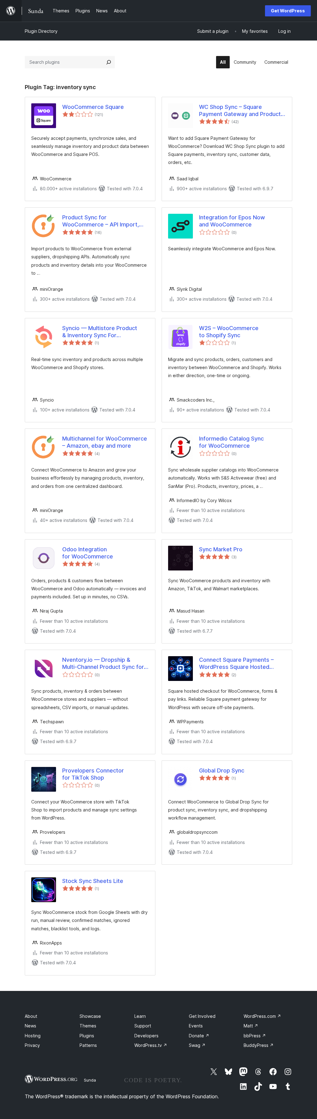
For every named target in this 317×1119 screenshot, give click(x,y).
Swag (197, 1045)
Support (142, 1025)
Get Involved (202, 1016)
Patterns (88, 1045)
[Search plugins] (108, 62)
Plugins (87, 1035)
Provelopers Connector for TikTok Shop (93, 774)
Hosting (33, 1035)
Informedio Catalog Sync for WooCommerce (231, 442)
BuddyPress (259, 1045)
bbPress (255, 1035)
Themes (88, 1025)
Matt (251, 1025)
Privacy (32, 1045)
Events (196, 1025)
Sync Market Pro (220, 549)
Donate (199, 1035)
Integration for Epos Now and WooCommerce (232, 221)
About (31, 1016)
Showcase (90, 1016)
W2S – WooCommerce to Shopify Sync (228, 331)
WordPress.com (262, 1016)
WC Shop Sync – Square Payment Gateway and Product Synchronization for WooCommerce (240, 111)
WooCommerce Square (93, 107)
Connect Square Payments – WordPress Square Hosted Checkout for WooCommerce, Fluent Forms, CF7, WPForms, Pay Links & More (238, 663)
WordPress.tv (150, 1045)
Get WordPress (288, 10)
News (30, 1025)
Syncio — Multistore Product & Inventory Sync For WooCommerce (99, 332)
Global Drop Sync (221, 770)
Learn (140, 1016)
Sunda (90, 1080)
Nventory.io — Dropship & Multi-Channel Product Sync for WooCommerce (103, 663)
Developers (146, 1035)
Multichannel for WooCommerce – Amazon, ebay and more (104, 442)
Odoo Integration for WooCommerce (87, 553)
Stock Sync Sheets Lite (92, 881)
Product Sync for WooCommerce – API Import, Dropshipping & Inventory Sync (102, 221)
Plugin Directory (41, 31)
